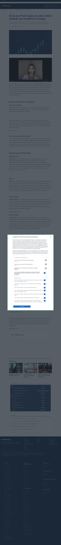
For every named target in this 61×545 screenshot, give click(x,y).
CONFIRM (22, 306)
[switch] (45, 260)
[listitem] (30, 257)
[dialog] (30, 272)
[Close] (51, 237)
